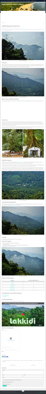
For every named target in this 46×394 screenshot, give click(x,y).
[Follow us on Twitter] (42, 392)
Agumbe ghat (24, 29)
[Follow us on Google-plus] (43, 392)
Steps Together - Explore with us (13, 4)
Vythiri (30, 64)
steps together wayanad (26, 360)
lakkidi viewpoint (18, 360)
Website (3, 377)
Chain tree (12, 283)
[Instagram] (39, 392)
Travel (33, 360)
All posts (3, 22)
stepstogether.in (30, 360)
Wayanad (41, 360)
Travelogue (39, 360)
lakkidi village (22, 360)
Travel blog (36, 360)
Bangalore (4, 360)
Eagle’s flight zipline (12, 284)
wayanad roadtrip (3, 361)
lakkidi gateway (14, 360)
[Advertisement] (23, 16)
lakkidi (11, 360)
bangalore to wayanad (8, 360)
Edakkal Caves (12, 287)
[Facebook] (40, 392)
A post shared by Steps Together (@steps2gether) (11, 349)
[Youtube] (41, 392)
